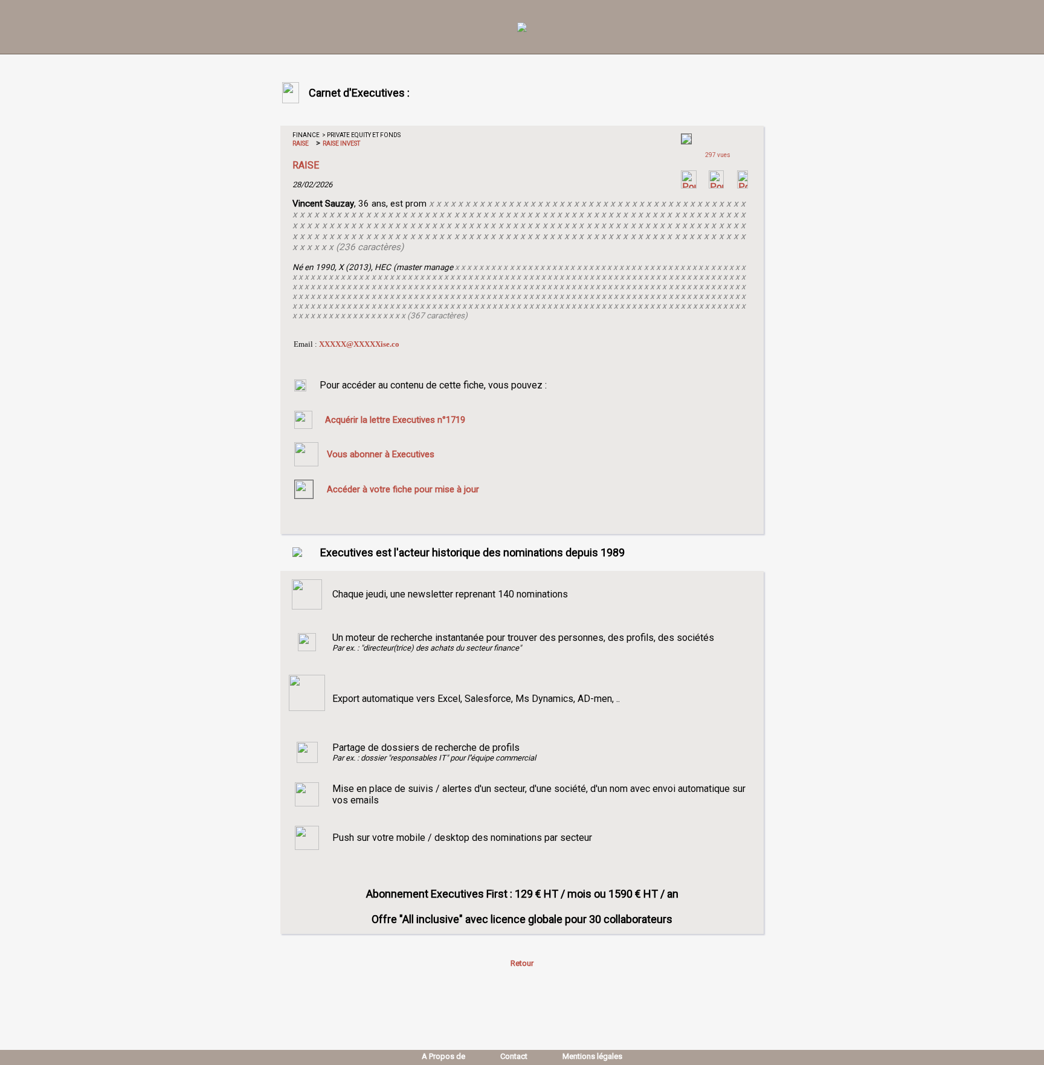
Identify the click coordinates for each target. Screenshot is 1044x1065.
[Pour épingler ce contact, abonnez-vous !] (742, 185)
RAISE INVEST (340, 143)
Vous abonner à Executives (380, 454)
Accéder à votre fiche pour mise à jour (403, 489)
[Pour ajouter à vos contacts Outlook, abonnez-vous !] (716, 185)
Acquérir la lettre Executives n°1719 (395, 419)
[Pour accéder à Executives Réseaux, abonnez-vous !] (689, 185)
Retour (522, 963)
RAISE (300, 143)
